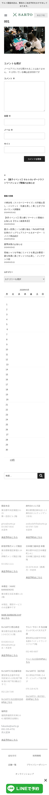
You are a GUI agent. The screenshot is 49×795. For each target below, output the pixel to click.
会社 (10, 755)
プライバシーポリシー (37, 764)
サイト (7, 144)
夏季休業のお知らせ (13, 244)
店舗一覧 (12, 764)
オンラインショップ (24, 773)
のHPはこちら (32, 699)
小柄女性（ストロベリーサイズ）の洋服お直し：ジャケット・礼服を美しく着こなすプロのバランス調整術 (24, 205)
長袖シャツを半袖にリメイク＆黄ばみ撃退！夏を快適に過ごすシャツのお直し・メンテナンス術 (24, 255)
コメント (9, 78)
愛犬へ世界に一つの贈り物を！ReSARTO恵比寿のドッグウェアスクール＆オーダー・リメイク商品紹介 (24, 232)
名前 (7, 116)
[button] (5, 15)
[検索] (41, 476)
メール (8, 130)
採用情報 (37, 755)
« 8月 (12, 460)
